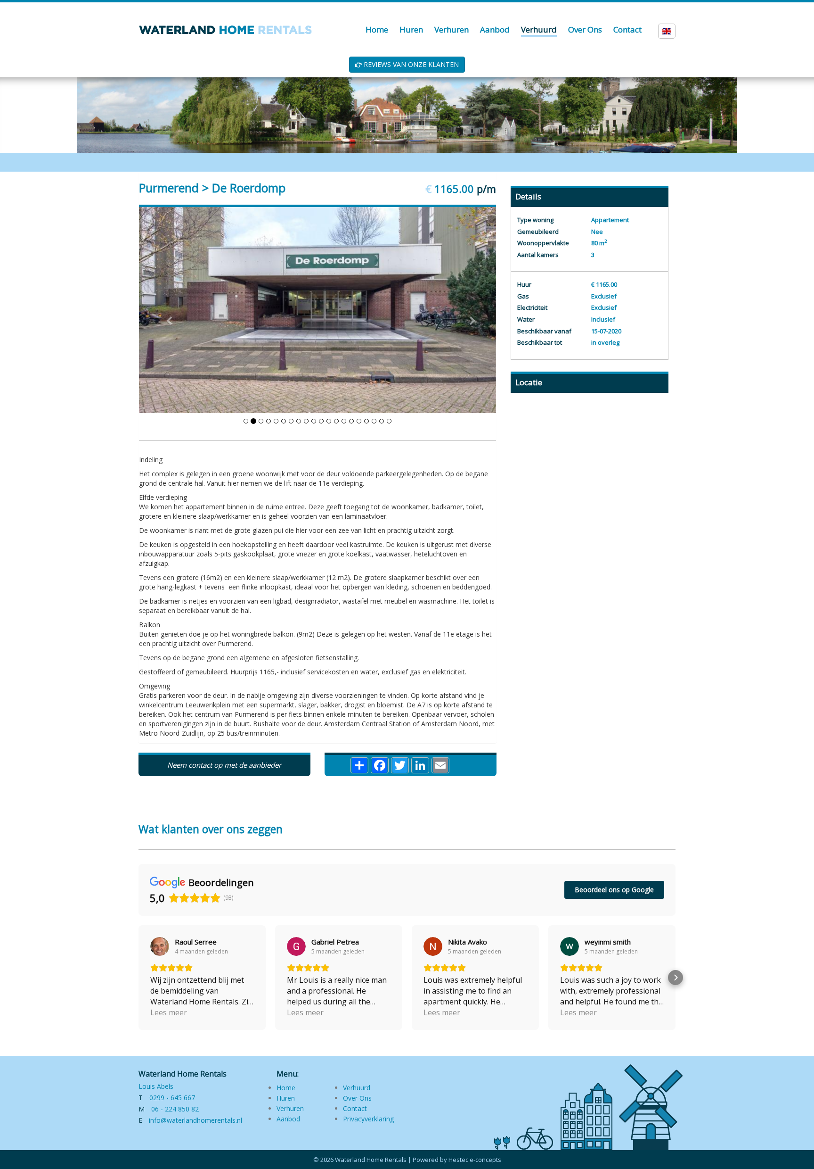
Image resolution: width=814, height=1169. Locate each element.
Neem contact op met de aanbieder (224, 765)
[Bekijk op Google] (159, 946)
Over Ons (357, 1098)
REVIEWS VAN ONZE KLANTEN (410, 64)
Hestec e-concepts (474, 1159)
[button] (138, 977)
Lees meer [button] (168, 1012)
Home (286, 1087)
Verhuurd (356, 1087)
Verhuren (290, 1108)
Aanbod (288, 1118)
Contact (355, 1108)
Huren (286, 1098)
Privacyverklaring (368, 1118)
